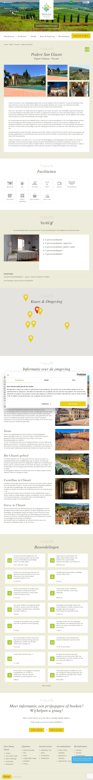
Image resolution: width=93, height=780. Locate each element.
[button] (40, 311)
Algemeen (25, 746)
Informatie (61, 8)
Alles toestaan (72, 404)
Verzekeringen (80, 755)
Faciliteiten (22, 36)
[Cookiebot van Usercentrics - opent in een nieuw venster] (78, 375)
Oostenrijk (13, 11)
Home (6, 44)
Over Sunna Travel (9, 748)
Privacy (25, 764)
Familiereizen (45, 758)
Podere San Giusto (27, 44)
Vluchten (78, 753)
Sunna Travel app (11, 759)
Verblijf (33, 36)
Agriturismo (8, 8)
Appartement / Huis (64, 761)
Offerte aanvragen (56, 730)
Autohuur (79, 750)
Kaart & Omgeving (47, 36)
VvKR (25, 755)
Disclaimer (26, 761)
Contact (75, 8)
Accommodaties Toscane (46, 25)
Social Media (9, 761)
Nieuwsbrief (9, 764)
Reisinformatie (80, 746)
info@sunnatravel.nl (42, 722)
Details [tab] (46, 380)
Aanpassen (45, 404)
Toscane (16, 44)
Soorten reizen (45, 746)
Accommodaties (64, 746)
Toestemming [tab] (19, 380)
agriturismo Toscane (31, 140)
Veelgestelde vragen (29, 758)
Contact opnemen (36, 730)
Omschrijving (9, 36)
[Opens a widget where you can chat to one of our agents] (7, 777)
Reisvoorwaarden (28, 750)
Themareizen (45, 755)
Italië (22, 8)
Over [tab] (73, 380)
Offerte (86, 8)
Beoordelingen (63, 36)
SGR (24, 753)
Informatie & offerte (81, 35)
